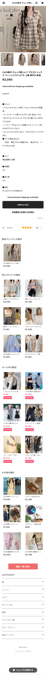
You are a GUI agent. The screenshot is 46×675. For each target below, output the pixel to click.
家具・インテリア (8, 635)
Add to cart (23, 204)
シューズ (5, 590)
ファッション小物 (8, 620)
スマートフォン (7, 605)
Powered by (20, 651)
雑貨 (4, 612)
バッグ (4, 597)
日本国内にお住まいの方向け (23, 212)
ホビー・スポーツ (8, 627)
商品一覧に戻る (23, 566)
